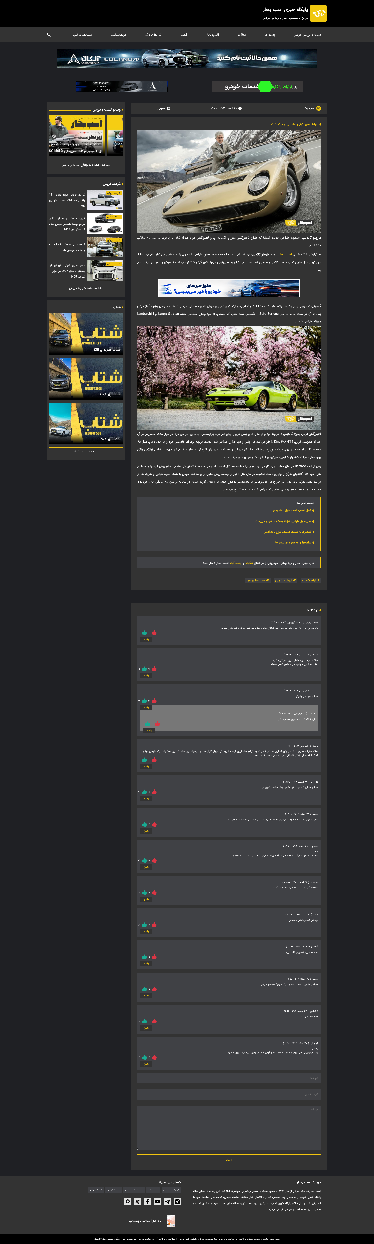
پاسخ (146, 639)
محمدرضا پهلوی (257, 580)
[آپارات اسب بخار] (137, 1201)
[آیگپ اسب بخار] (127, 1201)
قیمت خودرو (96, 1190)
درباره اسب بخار (171, 1190)
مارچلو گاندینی (284, 580)
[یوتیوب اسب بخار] (157, 1201)
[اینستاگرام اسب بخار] (177, 1201)
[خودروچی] (257, 86)
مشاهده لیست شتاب (86, 451)
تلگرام (249, 563)
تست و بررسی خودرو (307, 34)
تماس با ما (153, 1190)
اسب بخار (309, 108)
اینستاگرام (236, 563)
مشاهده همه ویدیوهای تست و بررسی (86, 164)
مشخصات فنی (82, 34)
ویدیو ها (270, 34)
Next (54, 136)
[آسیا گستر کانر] (122, 86)
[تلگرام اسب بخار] (229, 288)
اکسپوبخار (212, 34)
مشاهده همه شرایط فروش (86, 288)
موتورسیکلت (118, 34)
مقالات (241, 34)
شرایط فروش (153, 34)
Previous (118, 136)
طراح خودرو (309, 580)
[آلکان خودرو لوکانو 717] (187, 59)
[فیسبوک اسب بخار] (147, 1201)
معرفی (161, 108)
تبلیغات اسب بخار (134, 1190)
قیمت (184, 34)
